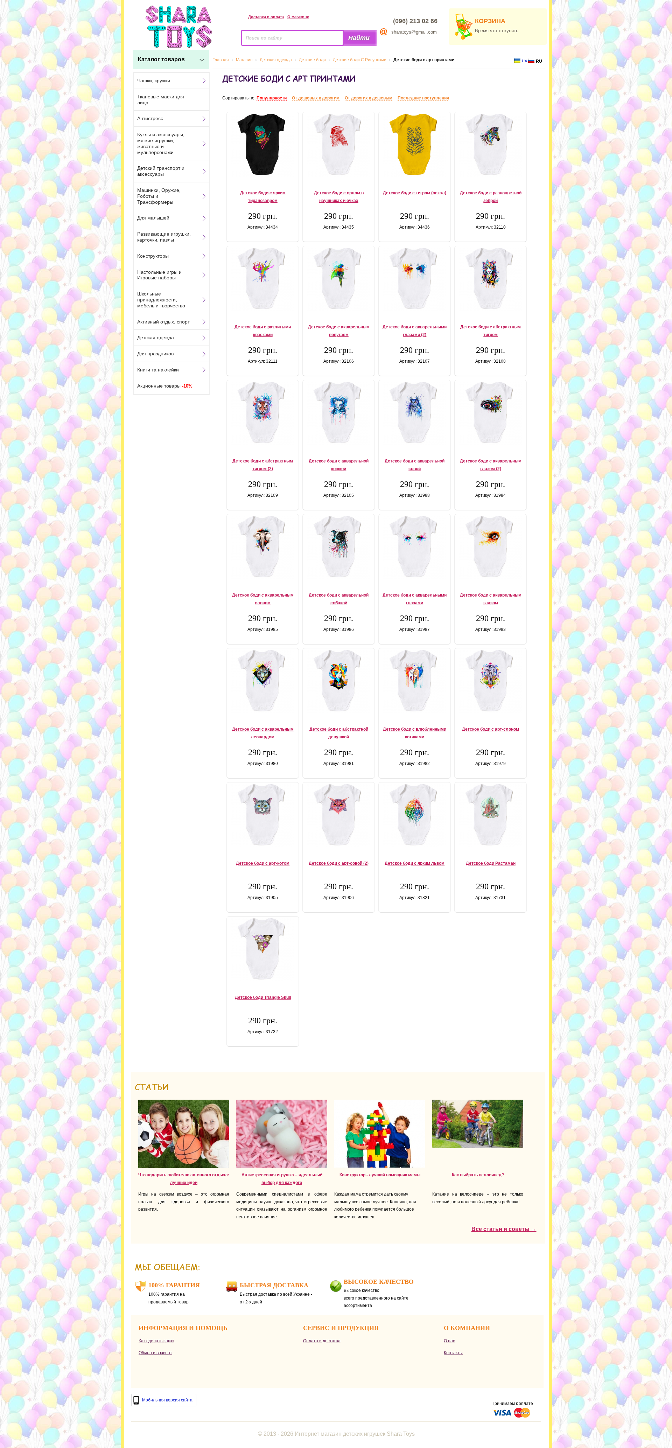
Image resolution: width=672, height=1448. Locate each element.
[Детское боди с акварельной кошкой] (338, 413)
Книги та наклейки (158, 370)
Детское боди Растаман (491, 863)
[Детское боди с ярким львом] (414, 815)
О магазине (298, 17)
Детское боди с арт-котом (262, 863)
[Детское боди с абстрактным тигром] (490, 279)
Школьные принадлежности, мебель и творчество (161, 299)
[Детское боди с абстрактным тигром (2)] (263, 413)
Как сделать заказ (156, 1340)
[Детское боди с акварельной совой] (414, 413)
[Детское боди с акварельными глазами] (414, 547)
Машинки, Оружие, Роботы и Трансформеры (159, 196)
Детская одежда (155, 337)
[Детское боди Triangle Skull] (263, 950)
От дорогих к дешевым (368, 98)
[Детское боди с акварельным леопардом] (263, 681)
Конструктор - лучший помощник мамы (380, 1174)
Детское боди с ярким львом (414, 863)
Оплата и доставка (322, 1340)
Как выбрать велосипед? (478, 1174)
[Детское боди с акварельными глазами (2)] (414, 279)
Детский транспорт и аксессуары (160, 171)
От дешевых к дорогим (316, 98)
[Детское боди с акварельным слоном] (263, 547)
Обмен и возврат (155, 1352)
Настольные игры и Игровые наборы (159, 275)
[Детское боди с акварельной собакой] (338, 547)
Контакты (453, 1352)
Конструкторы (153, 256)
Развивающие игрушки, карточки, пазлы (164, 237)
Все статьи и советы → (504, 1229)
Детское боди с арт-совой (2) (339, 863)
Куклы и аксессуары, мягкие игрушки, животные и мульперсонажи (160, 143)
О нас (449, 1340)
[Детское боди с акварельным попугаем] (338, 279)
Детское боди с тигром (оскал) (414, 192)
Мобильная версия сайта (167, 1400)
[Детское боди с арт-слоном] (490, 681)
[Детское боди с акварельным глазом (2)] (490, 413)
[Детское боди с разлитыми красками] (263, 279)
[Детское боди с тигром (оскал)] (414, 145)
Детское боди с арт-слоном (490, 729)
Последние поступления (423, 98)
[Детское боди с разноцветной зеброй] (490, 145)
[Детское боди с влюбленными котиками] (414, 681)
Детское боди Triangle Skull (263, 997)
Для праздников (155, 353)
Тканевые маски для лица (160, 99)
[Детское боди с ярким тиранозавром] (263, 145)
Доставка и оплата (266, 17)
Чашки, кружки (153, 80)
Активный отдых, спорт (163, 322)
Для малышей (153, 218)
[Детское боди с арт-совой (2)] (338, 815)
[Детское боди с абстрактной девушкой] (338, 681)
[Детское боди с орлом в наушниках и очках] (338, 145)
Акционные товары (164, 386)
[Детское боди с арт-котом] (263, 815)
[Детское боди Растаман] (490, 815)
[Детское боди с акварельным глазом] (490, 547)
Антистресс (150, 118)
